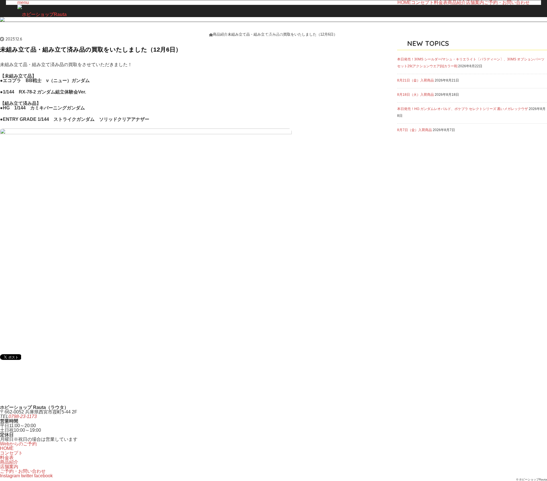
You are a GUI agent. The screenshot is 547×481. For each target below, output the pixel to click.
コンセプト (422, 2)
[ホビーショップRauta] (42, 14)
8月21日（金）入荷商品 (415, 80)
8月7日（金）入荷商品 (414, 130)
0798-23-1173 (23, 416)
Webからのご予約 (18, 443)
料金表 (441, 2)
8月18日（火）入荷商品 (415, 95)
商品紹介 (457, 2)
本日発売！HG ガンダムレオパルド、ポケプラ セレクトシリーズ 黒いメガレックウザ (462, 109)
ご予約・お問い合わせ (507, 2)
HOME (404, 2)
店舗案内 (475, 2)
